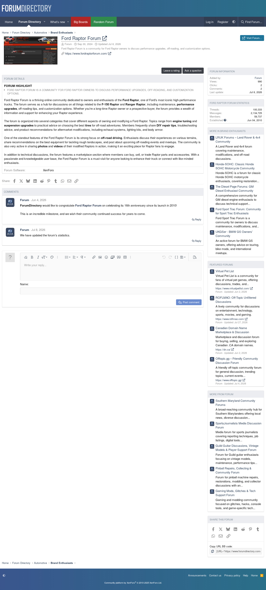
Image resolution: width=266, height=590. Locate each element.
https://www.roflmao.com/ (230, 319)
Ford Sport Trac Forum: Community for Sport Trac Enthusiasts (238, 211)
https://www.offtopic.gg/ (229, 380)
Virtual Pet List (225, 271)
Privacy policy (232, 575)
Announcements (197, 575)
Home (9, 22)
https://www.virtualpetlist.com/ (233, 288)
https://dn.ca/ (223, 349)
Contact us (215, 575)
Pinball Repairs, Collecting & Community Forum (233, 470)
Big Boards (81, 22)
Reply (198, 219)
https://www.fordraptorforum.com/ (86, 53)
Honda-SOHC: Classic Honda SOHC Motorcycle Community (235, 166)
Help (245, 575)
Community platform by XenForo (133, 582)
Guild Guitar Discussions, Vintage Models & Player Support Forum (237, 447)
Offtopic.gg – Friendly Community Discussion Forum (237, 360)
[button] (44, 22)
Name (24, 284)
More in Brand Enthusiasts (228, 130)
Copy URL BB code (221, 546)
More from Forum (221, 394)
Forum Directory (29, 21)
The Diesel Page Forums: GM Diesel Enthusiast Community (235, 188)
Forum (68, 44)
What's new (57, 22)
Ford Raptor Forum (81, 37)
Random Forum (104, 22)
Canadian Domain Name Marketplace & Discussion (232, 330)
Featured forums (221, 264)
